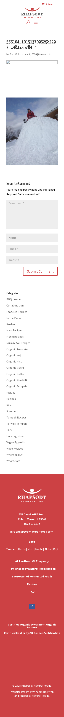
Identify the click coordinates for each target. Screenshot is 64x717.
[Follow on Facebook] (32, 606)
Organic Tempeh (16, 386)
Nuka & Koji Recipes (18, 343)
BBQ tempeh (14, 299)
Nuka (48, 549)
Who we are (13, 461)
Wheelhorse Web (43, 692)
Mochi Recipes (15, 336)
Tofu (9, 430)
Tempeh (11, 549)
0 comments (44, 54)
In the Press (13, 318)
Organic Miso (14, 361)
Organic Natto (15, 374)
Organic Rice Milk (16, 380)
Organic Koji (13, 355)
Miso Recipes (14, 330)
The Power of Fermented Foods (32, 576)
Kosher (10, 324)
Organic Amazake (17, 349)
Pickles (10, 392)
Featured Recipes (16, 312)
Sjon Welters (16, 54)
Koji (55, 549)
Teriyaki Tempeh (16, 423)
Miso (30, 549)
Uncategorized (15, 436)
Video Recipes (14, 448)
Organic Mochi (15, 367)
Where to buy (14, 454)
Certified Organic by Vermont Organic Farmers (32, 626)
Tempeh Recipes (16, 417)
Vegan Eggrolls (15, 442)
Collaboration (15, 305)
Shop (32, 541)
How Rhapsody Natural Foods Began (32, 568)
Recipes (11, 398)
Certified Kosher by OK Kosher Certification (32, 633)
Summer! (11, 411)
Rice (9, 405)
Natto (22, 549)
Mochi (38, 549)
